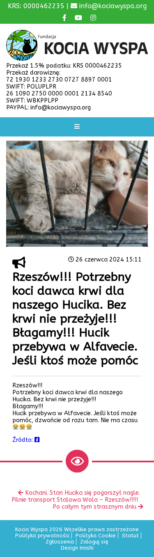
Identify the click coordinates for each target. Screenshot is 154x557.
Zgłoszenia (60, 542)
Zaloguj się (94, 542)
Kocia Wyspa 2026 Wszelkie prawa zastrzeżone (77, 529)
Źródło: (23, 440)
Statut (130, 535)
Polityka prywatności (42, 535)
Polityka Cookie (96, 535)
